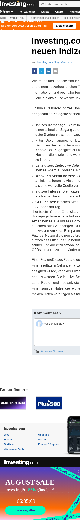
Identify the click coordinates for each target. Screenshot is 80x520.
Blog (3, 17)
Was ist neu (17, 17)
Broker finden (12, 390)
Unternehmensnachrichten (44, 17)
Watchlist (29, 11)
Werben (42, 439)
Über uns (43, 434)
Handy (8, 439)
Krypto (45, 11)
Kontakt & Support (48, 444)
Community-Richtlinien (52, 351)
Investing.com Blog (48, 62)
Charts (59, 11)
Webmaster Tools (14, 449)
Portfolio (9, 444)
